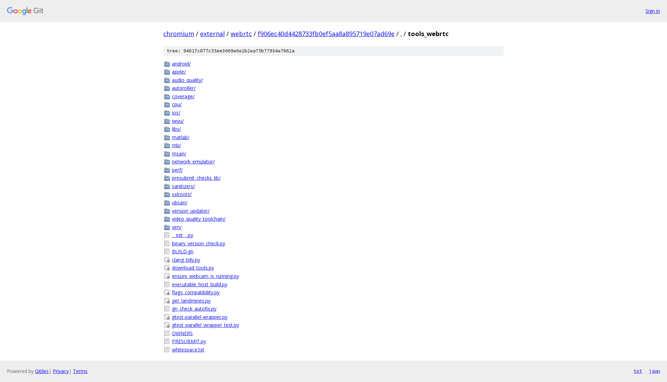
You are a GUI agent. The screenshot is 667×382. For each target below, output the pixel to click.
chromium (178, 33)
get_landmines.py (191, 300)
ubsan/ (179, 202)
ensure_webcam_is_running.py (205, 276)
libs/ (176, 129)
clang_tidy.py (186, 259)
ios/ (176, 112)
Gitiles (42, 371)
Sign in (652, 11)
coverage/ (183, 96)
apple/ (179, 71)
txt (638, 371)
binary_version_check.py (198, 243)
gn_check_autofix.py (194, 308)
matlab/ (180, 137)
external (212, 33)
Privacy (61, 371)
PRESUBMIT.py (189, 341)
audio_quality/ (187, 80)
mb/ (176, 145)
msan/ (179, 153)
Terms (80, 371)
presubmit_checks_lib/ (196, 178)
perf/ (177, 170)
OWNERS (182, 333)
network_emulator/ (193, 161)
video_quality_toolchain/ (198, 218)
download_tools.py (193, 267)
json (654, 371)
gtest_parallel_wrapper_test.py (205, 325)
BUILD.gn (182, 251)
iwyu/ (178, 121)
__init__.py (182, 235)
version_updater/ (190, 210)
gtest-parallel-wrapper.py (200, 317)
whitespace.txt (188, 349)
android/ (181, 63)
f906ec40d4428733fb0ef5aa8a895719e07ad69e (326, 33)
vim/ (177, 227)
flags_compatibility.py (196, 292)
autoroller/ (184, 88)
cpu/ (177, 104)
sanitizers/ (183, 186)
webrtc (241, 33)
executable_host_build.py (199, 284)
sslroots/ (182, 194)
